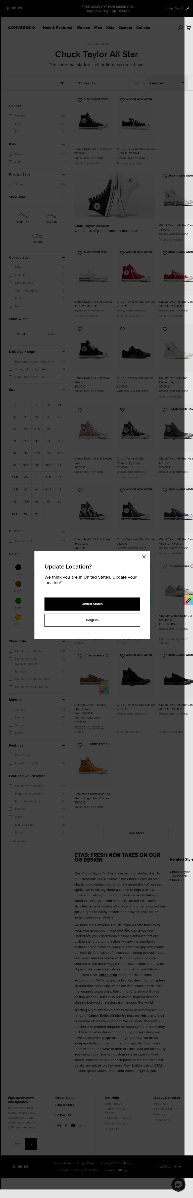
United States (92, 603)
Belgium (92, 619)
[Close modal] (145, 556)
